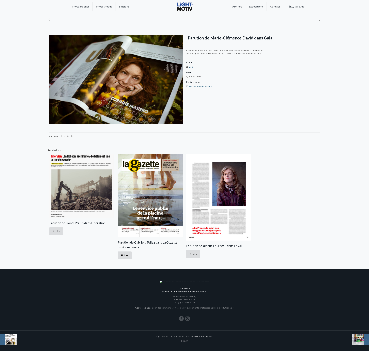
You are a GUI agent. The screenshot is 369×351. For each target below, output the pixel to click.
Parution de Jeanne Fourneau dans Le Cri (214, 246)
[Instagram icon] (188, 340)
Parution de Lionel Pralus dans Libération (77, 223)
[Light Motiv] (184, 6)
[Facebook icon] (181, 340)
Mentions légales (204, 336)
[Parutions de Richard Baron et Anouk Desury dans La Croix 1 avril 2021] (8, 339)
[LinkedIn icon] (184, 340)
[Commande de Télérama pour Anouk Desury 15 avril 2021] (360, 339)
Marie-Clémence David (200, 86)
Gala (191, 67)
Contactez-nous (143, 307)
